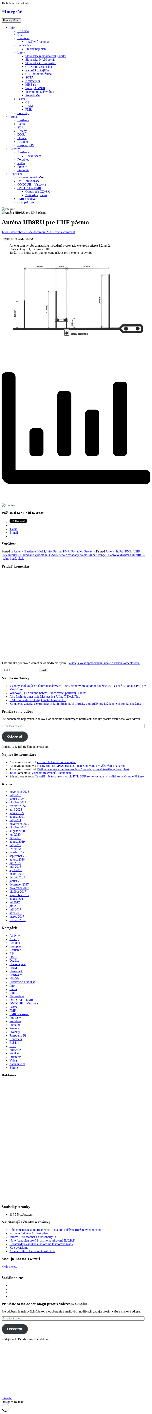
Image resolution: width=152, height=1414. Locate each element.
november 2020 (19, 823)
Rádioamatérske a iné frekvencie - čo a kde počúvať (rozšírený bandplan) (55, 1229)
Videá (21, 163)
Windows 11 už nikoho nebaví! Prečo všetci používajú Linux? (48, 693)
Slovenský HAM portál (40, 59)
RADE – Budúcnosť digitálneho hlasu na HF (38, 700)
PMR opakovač (27, 198)
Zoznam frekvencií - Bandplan (29, 1233)
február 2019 (18, 848)
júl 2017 (15, 902)
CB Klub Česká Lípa (38, 66)
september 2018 (19, 856)
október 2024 (18, 802)
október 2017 (18, 891)
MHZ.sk (30, 84)
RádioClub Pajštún (37, 70)
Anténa (110, 551)
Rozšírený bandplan (37, 41)
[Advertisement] (31, 1140)
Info (12, 27)
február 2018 (18, 877)
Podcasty (23, 113)
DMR (21, 134)
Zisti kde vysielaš (36, 195)
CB (27, 102)
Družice (14, 960)
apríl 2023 (16, 809)
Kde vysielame (19, 1247)
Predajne (15, 1024)
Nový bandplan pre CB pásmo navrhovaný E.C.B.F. (42, 1240)
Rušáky (14, 1042)
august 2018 (17, 859)
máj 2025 (15, 795)
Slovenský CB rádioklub (40, 63)
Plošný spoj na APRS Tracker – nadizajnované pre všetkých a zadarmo (81, 765)
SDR (20, 127)
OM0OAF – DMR (29, 188)
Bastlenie (23, 120)
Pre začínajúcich (35, 49)
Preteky (22, 166)
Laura (21, 123)
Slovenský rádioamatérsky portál (45, 56)
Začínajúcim (17, 1064)
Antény (22, 131)
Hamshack (16, 971)
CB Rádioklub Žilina (38, 74)
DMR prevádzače (28, 181)
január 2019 (17, 852)
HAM (29, 106)
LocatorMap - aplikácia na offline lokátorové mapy (41, 1244)
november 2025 (19, 791)
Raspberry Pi (25, 145)
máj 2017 (15, 909)
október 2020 (18, 827)
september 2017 (19, 895)
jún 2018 (15, 863)
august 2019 (17, 841)
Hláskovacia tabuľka (22, 982)
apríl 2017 (16, 913)
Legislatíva (24, 45)
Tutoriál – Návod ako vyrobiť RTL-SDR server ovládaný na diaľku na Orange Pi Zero (89, 776)
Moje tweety (9, 1266)
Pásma (21, 99)
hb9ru (120, 551)
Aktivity (15, 148)
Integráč (7, 1398)
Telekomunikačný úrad (39, 91)
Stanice (22, 138)
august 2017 (17, 898)
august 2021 (17, 816)
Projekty (15, 116)
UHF (136, 551)
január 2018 (17, 881)
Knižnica (23, 31)
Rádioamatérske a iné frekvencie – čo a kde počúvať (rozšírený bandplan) (83, 769)
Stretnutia (23, 170)
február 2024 (18, 806)
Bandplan (23, 38)
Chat (20, 34)
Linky (21, 52)
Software (15, 1049)
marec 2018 (17, 873)
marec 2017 (17, 916)
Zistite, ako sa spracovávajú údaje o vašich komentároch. (104, 663)
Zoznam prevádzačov (30, 177)
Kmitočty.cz (32, 81)
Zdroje (14, 1067)
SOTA (29, 77)
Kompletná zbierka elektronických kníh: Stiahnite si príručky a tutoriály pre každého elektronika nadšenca (76, 703)
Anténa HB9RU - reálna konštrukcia (32, 1251)
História (14, 978)
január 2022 (17, 813)
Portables (23, 159)
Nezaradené (17, 996)
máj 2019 (15, 845)
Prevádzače (32, 95)
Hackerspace (33, 156)
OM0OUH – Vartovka (31, 184)
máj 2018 (15, 866)
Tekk (5, 232)
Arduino (22, 141)
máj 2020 (15, 838)
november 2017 (19, 888)
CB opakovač (26, 202)
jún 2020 (15, 834)
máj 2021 (15, 820)
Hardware (16, 974)
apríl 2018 (16, 870)
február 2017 (18, 920)
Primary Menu (11, 20)
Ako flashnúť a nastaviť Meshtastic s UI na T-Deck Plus (45, 696)
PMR (28, 109)
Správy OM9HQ (36, 88)
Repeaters (16, 173)
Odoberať (14, 736)
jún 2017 (15, 906)
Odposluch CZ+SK (37, 191)
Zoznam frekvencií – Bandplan (56, 762)
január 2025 (17, 798)
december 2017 (19, 884)
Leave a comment (64, 232)
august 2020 (17, 831)
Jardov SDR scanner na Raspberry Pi (33, 1237)
